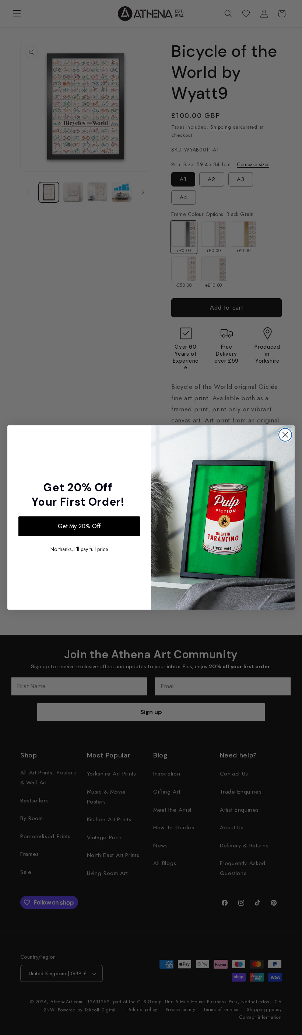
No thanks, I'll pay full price (79, 549)
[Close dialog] (285, 434)
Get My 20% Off (79, 526)
